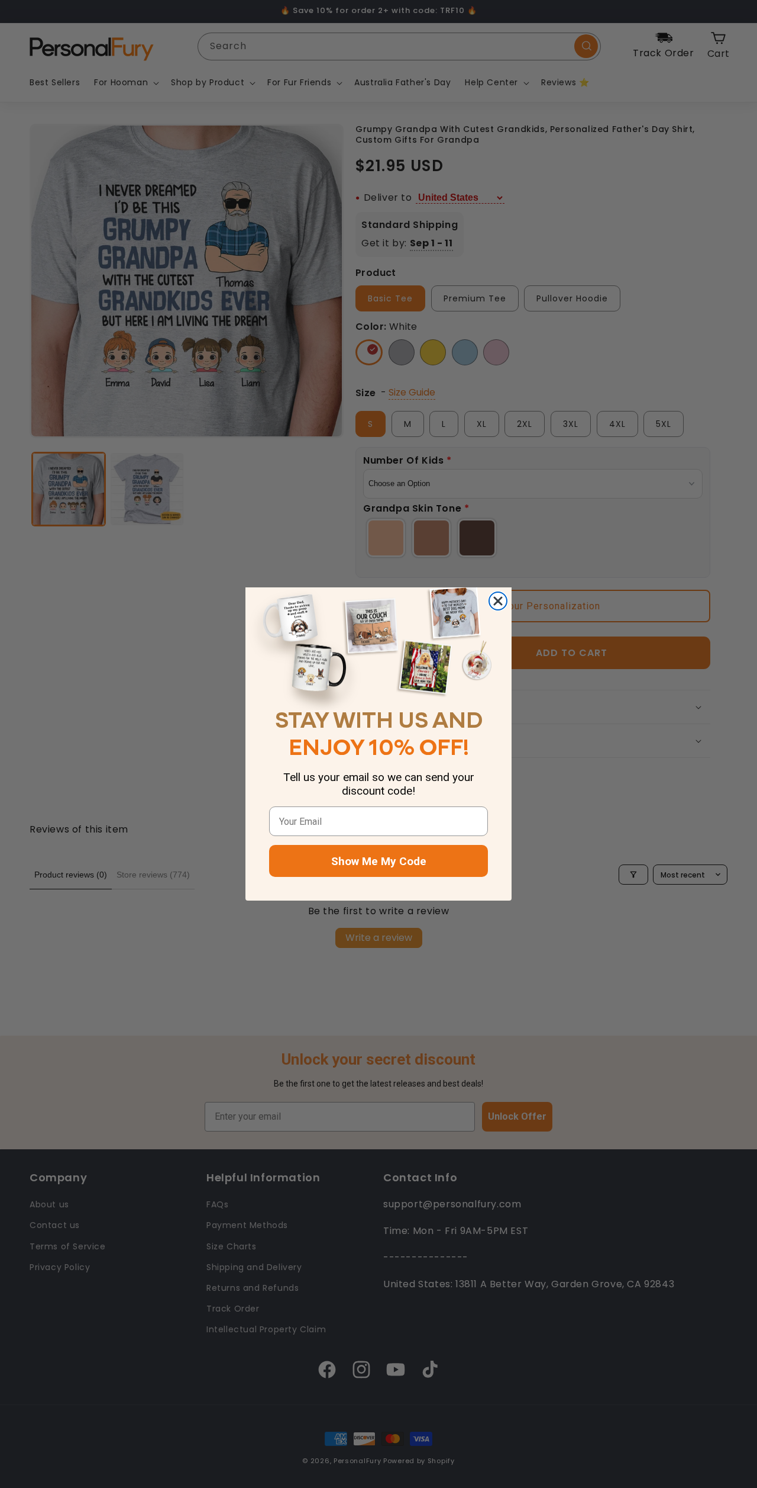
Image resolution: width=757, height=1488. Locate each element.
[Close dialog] (498, 601)
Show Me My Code (378, 861)
